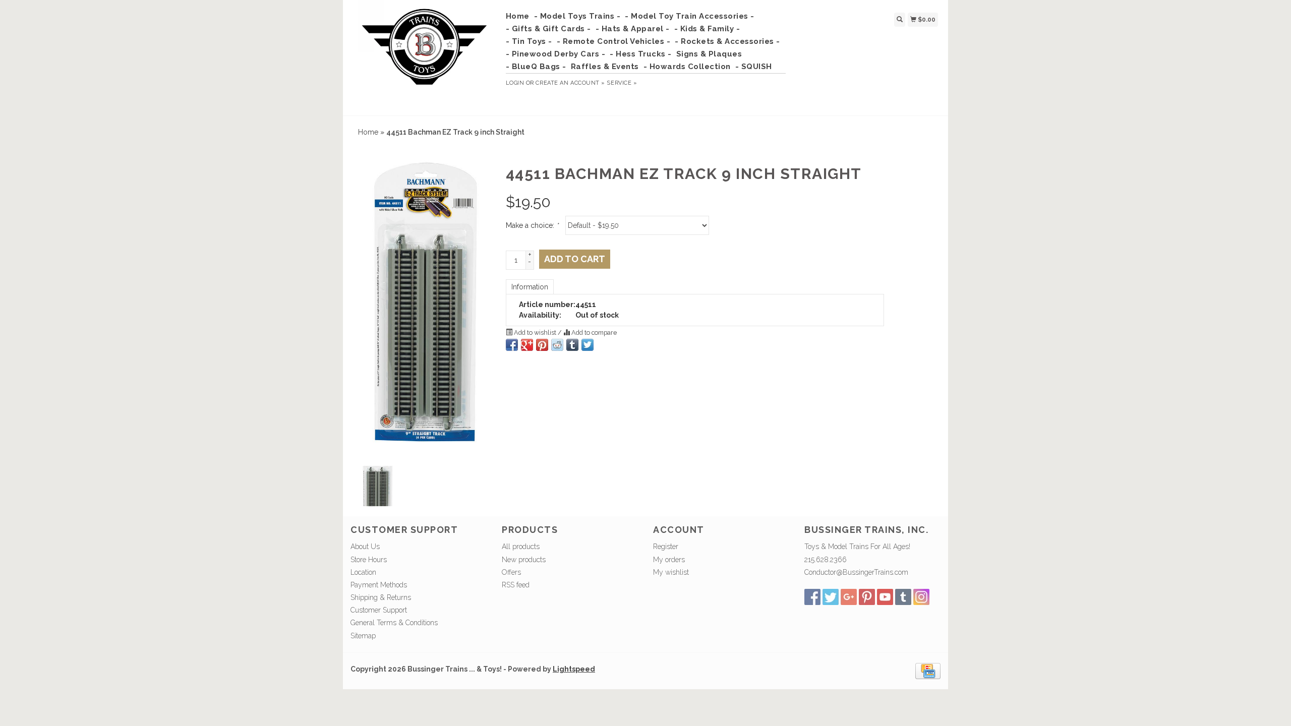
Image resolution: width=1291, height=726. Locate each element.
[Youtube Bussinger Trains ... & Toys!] (885, 597)
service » (622, 83)
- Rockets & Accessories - (727, 41)
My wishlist (671, 572)
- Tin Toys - (529, 41)
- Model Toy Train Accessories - (689, 16)
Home (518, 16)
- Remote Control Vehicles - (614, 41)
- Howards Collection (687, 66)
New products (524, 560)
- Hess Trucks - (641, 53)
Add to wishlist (535, 332)
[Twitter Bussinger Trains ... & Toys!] (831, 597)
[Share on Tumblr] (572, 345)
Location (363, 572)
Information (529, 287)
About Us (365, 546)
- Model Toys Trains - (577, 16)
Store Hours (368, 560)
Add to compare (593, 332)
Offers (511, 572)
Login (515, 83)
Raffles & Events (605, 66)
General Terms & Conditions (394, 623)
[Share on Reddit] (557, 345)
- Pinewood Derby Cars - (556, 53)
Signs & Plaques (709, 53)
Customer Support (378, 610)
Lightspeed (574, 669)
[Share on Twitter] (587, 345)
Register (665, 546)
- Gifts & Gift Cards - (548, 28)
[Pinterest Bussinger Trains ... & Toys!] (867, 597)
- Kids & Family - (707, 28)
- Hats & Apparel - (633, 28)
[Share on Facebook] (512, 345)
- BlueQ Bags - (536, 66)
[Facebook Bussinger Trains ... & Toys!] (812, 597)
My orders (669, 560)
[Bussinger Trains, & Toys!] (424, 56)
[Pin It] (542, 345)
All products (521, 546)
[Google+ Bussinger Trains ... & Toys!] (849, 597)
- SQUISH (753, 66)
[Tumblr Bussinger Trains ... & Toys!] (903, 597)
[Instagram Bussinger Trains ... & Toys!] (921, 597)
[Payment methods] (928, 670)
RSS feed (516, 585)
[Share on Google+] (527, 345)
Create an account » (570, 83)
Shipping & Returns (380, 597)
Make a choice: (532, 225)
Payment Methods (378, 585)
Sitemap (363, 636)
